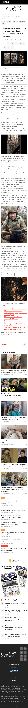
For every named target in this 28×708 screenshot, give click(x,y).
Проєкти (14, 677)
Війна (3, 24)
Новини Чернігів (14, 664)
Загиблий (15, 21)
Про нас (14, 680)
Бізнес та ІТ (14, 667)
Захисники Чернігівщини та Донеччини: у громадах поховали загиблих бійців (14, 323)
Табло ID (14, 674)
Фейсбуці (9, 334)
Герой (3, 21)
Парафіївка (22, 21)
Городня (8, 21)
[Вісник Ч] (14, 671)
